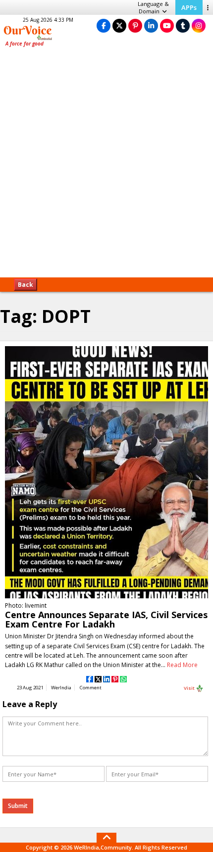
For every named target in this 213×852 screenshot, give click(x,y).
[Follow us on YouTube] (167, 25)
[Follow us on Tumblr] (183, 25)
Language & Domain (153, 7)
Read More (182, 665)
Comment (91, 687)
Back (25, 284)
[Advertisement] (106, 165)
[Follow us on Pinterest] (135, 25)
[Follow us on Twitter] (119, 25)
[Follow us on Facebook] (103, 25)
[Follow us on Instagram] (199, 25)
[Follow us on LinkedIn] (151, 25)
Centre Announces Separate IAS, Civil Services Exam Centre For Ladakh (106, 619)
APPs (189, 7)
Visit (190, 687)
